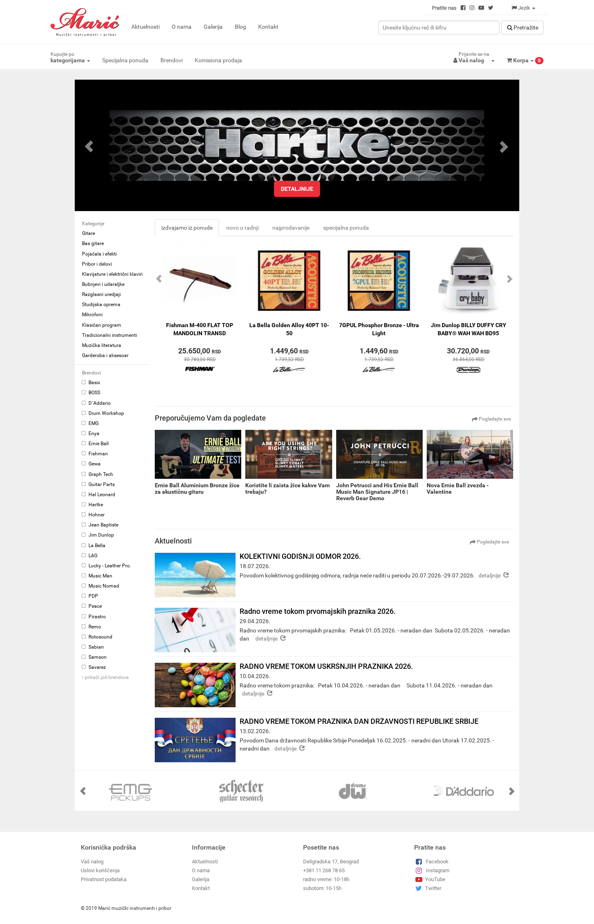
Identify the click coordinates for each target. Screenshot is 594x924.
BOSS (93, 392)
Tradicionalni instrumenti (109, 335)
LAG (92, 555)
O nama (182, 26)
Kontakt (268, 26)
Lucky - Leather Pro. (109, 566)
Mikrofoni (92, 314)
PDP (92, 596)
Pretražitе (525, 27)
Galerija (213, 26)
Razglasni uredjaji (101, 294)
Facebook (437, 861)
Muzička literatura (101, 345)
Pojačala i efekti (99, 254)
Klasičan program (101, 325)
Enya (93, 433)
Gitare (88, 233)
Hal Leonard (101, 494)
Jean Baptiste (102, 525)
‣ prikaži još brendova (105, 677)
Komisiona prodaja (218, 60)
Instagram (437, 870)
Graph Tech (100, 474)
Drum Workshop (105, 413)
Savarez (96, 667)
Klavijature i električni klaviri (112, 274)
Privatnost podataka (103, 879)
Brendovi (171, 60)
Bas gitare (93, 243)
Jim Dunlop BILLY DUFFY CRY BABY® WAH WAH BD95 (468, 329)
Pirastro (96, 617)
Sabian (95, 647)
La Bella (96, 545)
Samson (97, 657)
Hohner (96, 515)
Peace (94, 606)
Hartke (95, 504)
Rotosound (99, 637)
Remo (94, 627)
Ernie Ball (98, 443)
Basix (93, 382)
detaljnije (297, 189)
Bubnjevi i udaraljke (103, 284)
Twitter (433, 888)
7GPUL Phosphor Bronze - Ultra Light (379, 329)
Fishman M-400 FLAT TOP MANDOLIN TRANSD (199, 329)
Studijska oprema (101, 304)
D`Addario (99, 403)
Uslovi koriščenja (100, 870)
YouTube (435, 879)
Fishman (97, 454)
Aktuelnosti (145, 26)
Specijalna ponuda (125, 60)
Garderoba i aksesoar (105, 355)
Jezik (524, 8)
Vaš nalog (92, 861)
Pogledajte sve (494, 419)
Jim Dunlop (100, 535)
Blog (240, 26)
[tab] (187, 227)
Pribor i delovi (97, 264)
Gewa (94, 464)
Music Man (99, 576)
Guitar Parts (101, 484)
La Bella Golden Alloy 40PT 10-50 (289, 329)
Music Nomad (103, 586)
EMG (93, 423)
